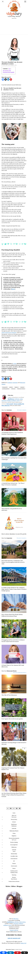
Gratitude (9, 382)
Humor (14, 868)
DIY (14, 861)
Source (13, 289)
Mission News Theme (10, 949)
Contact (14, 822)
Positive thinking (14, 842)
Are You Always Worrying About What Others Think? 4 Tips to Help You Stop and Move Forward (14, 794)
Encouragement (14, 844)
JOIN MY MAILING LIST (14, 938)
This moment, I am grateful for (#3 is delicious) (12, 509)
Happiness (16, 387)
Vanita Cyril (23, 943)
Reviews (14, 877)
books (21, 399)
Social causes (14, 866)
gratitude (11, 387)
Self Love (14, 840)
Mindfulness (11, 399)
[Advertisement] (14, 26)
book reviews (22, 922)
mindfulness (10, 922)
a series (14, 363)
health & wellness (11, 400)
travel (17, 400)
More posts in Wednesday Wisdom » (19, 672)
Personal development (14, 838)
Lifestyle (14, 849)
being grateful (4, 387)
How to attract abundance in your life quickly (14, 534)
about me (14, 815)
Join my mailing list (19, 404)
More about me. (6, 405)
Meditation (14, 826)
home (14, 813)
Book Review (14, 879)
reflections (13, 388)
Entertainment (14, 858)
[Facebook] (3, 79)
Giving (14, 833)
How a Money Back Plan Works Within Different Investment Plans (12, 615)
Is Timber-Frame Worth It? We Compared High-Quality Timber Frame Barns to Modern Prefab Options (14, 589)
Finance (14, 863)
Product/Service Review (14, 881)
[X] (5, 79)
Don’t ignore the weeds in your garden (12, 719)
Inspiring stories (14, 872)
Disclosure (14, 817)
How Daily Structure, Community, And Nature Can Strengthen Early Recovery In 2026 (13, 562)
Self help (17, 399)
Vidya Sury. (16, 918)
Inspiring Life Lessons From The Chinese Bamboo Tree (13, 768)
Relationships (14, 853)
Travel (14, 851)
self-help (16, 922)
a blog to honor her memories (9, 332)
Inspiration (15, 382)
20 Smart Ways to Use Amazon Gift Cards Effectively (13, 666)
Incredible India (14, 856)
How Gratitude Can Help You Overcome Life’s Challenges (14, 458)
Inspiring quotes (14, 870)
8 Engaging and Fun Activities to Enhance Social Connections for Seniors (13, 640)
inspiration (22, 387)
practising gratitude (5, 388)
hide (9, 68)
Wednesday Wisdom (21, 388)
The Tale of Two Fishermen (9, 695)
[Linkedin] (8, 79)
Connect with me (14, 930)
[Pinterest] (11, 79)
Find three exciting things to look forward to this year (14, 743)
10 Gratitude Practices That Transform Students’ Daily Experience (12, 433)
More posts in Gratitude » (21, 409)
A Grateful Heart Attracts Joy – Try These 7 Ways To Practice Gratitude (13, 484)
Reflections (14, 847)
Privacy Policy (14, 819)
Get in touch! (9, 404)
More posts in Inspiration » (21, 538)
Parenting (14, 875)
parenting (4, 400)
